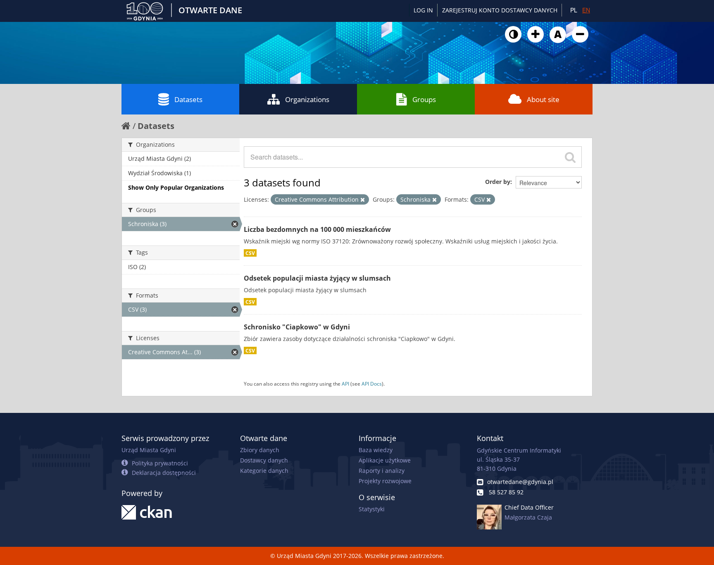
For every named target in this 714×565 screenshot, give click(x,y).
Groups (424, 99)
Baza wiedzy (376, 450)
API (345, 383)
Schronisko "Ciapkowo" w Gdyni (297, 326)
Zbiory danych (259, 450)
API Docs (372, 383)
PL (573, 10)
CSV (250, 253)
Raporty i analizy (382, 470)
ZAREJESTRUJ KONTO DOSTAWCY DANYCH (499, 10)
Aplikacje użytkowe (385, 460)
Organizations (307, 99)
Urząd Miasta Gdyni (148, 450)
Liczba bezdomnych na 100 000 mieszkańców (317, 229)
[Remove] (362, 200)
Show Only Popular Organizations (176, 187)
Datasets (188, 99)
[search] (570, 157)
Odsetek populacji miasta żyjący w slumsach (317, 278)
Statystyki (372, 509)
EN (586, 10)
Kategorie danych (264, 470)
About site (543, 99)
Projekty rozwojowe (385, 481)
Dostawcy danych (264, 460)
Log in (423, 10)
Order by (497, 182)
